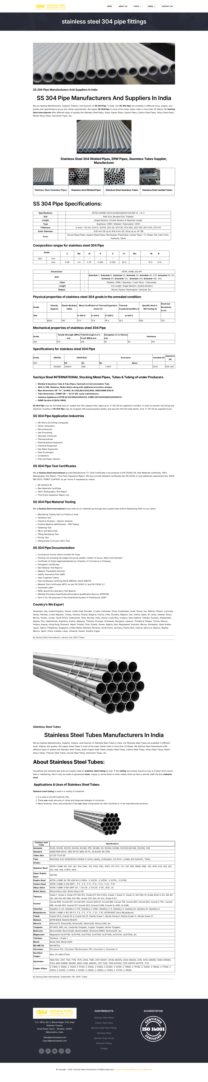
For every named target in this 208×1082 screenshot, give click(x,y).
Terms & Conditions (122, 1069)
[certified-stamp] (153, 1017)
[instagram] (61, 1051)
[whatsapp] (68, 1051)
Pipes (81, 637)
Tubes (84, 977)
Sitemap (148, 1069)
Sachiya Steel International (47, 637)
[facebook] (48, 1051)
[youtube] (54, 1051)
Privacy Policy (138, 1069)
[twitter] (41, 1051)
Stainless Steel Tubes (104, 682)
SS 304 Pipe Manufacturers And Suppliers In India (104, 61)
